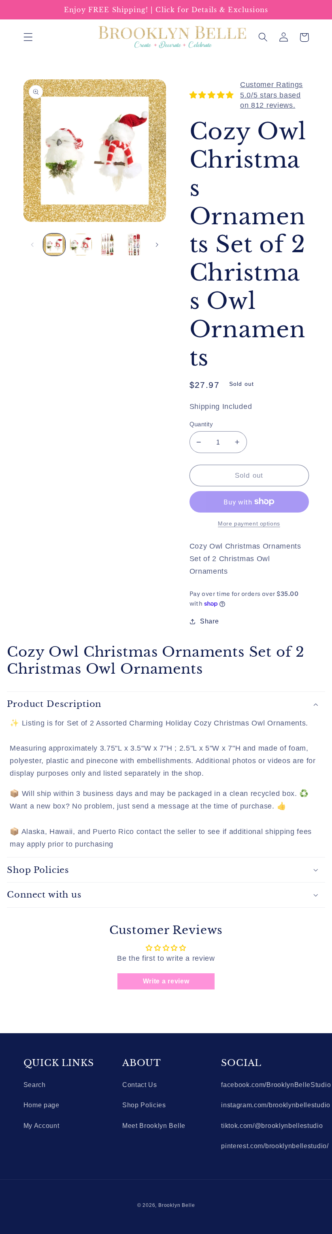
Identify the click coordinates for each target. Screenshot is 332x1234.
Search (34, 1084)
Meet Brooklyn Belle (153, 1125)
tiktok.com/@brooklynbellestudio (272, 1125)
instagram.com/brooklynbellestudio (275, 1104)
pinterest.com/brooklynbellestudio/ (274, 1145)
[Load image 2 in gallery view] (81, 244)
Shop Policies (144, 1104)
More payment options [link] (249, 524)
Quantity (201, 424)
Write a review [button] (166, 981)
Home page (41, 1104)
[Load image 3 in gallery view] (107, 244)
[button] (28, 37)
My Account (41, 1125)
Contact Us (139, 1084)
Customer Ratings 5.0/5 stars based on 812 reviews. (271, 95)
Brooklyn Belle (176, 1205)
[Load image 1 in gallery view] (54, 244)
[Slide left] (32, 244)
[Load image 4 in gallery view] (134, 244)
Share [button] (209, 621)
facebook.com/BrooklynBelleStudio (276, 1084)
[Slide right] (157, 244)
